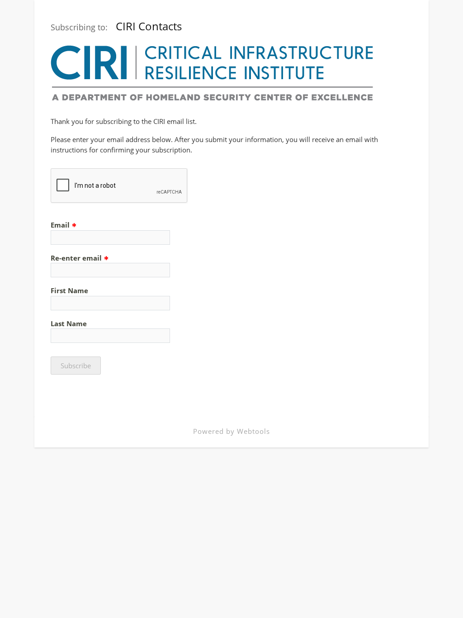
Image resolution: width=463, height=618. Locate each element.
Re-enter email (77, 257)
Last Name (69, 323)
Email (61, 224)
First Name (69, 290)
